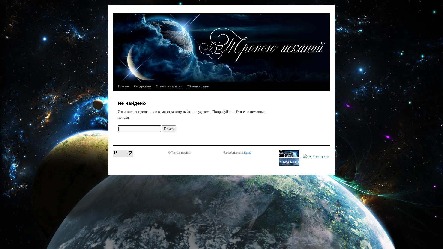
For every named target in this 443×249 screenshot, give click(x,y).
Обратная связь (198, 86)
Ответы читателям (169, 86)
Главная (123, 86)
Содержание (142, 86)
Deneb (247, 152)
